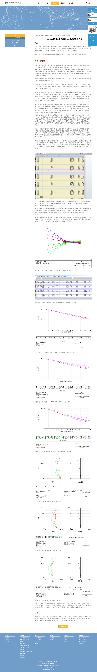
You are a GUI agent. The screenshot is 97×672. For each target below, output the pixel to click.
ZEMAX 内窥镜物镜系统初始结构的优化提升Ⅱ (64, 35)
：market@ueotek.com (49, 669)
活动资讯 (63, 3)
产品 (47, 3)
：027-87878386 (49, 667)
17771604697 (92, 41)
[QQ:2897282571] (86, 1)
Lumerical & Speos (15, 40)
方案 (15, 35)
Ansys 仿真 (15, 42)
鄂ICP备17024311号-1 (50, 663)
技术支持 (71, 3)
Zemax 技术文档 (15, 37)
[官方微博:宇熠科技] (89, 1)
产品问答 (15, 45)
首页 (39, 3)
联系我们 (63, 626)
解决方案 (55, 3)
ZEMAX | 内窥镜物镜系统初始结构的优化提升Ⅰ (59, 47)
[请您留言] (92, 29)
